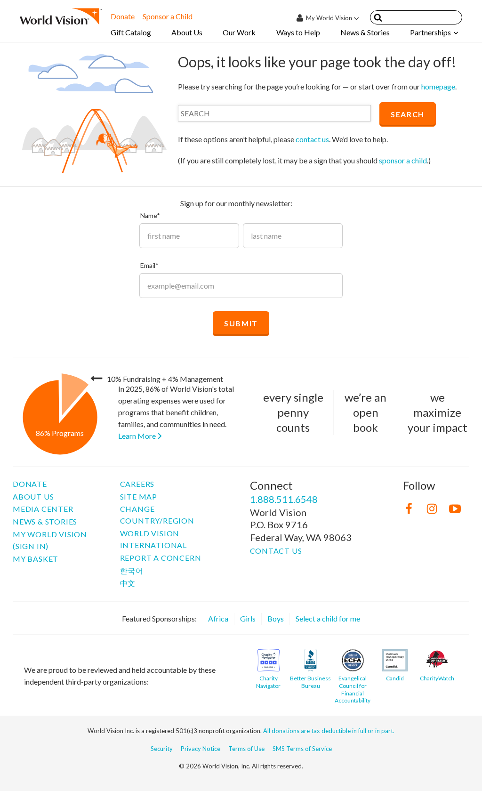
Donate (123, 16)
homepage (438, 86)
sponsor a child (403, 160)
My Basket (35, 558)
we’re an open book (365, 412)
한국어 (132, 570)
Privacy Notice (200, 748)
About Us (186, 32)
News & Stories (365, 32)
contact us (312, 139)
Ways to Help (298, 32)
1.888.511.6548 (284, 499)
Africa (218, 618)
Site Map (138, 496)
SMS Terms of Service (302, 748)
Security (162, 748)
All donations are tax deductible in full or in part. (328, 730)
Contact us (276, 550)
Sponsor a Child (168, 16)
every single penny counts (293, 412)
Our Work (239, 32)
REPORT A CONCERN (160, 557)
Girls (248, 618)
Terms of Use (246, 748)
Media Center (43, 508)
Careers (137, 483)
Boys (275, 618)
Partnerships (430, 32)
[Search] (378, 19)
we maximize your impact (437, 412)
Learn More (137, 435)
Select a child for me (328, 618)
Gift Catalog (131, 32)
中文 (128, 583)
